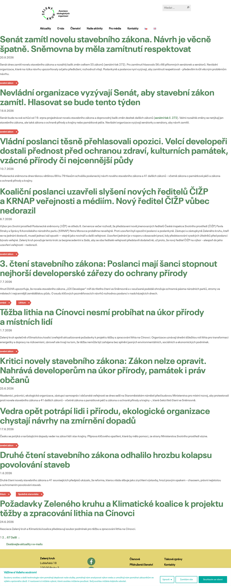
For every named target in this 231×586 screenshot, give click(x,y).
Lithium (22, 303)
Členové (135, 559)
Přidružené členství (141, 564)
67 (8, 537)
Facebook (91, 561)
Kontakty (132, 28)
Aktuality (45, 28)
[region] (115, 577)
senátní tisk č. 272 (166, 118)
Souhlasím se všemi (213, 579)
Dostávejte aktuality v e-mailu (24, 544)
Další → (15, 537)
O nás (60, 28)
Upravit (166, 579)
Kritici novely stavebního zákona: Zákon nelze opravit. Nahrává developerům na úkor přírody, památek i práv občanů (103, 371)
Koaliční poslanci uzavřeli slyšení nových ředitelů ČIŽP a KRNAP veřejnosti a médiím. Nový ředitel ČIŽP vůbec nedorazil (104, 202)
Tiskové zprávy (173, 559)
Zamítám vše (186, 579)
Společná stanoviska (28, 494)
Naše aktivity (95, 28)
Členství (75, 28)
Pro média (115, 28)
